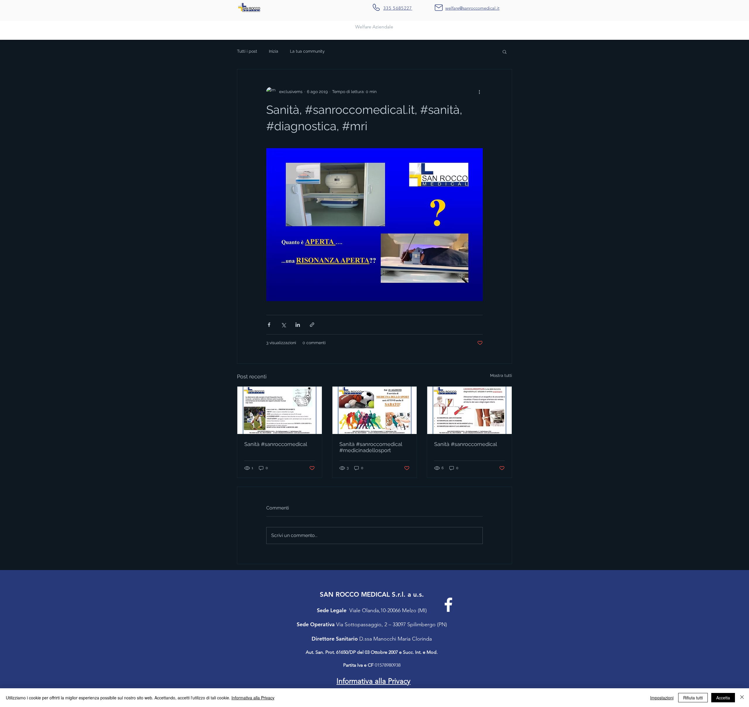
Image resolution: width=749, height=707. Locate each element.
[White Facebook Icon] (448, 604)
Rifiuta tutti (693, 698)
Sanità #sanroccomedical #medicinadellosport (370, 447)
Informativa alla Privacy (252, 698)
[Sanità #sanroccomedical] (279, 410)
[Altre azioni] (479, 91)
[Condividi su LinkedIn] (297, 324)
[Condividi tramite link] (312, 324)
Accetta (723, 698)
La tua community (307, 51)
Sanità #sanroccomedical (275, 444)
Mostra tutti (501, 375)
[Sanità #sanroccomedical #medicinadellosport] (374, 410)
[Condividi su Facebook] (269, 324)
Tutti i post (247, 51)
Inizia (273, 51)
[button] (504, 51)
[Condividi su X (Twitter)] (283, 324)
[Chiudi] (741, 697)
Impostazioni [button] (662, 698)
